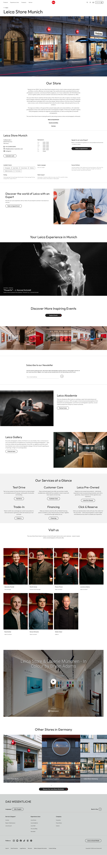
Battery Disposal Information (40, 848)
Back (6, 7)
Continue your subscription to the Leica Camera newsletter (61, 376)
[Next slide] (99, 448)
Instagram (8, 151)
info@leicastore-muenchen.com (14, 149)
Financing (53, 518)
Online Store (98, 2)
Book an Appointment (14, 206)
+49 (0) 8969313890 (10, 146)
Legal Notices (23, 848)
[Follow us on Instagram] (14, 840)
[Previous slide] (8, 759)
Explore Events (53, 315)
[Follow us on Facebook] (21, 840)
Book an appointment (81, 148)
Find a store (93, 2)
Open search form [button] (87, 2)
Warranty (30, 848)
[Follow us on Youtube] (17, 840)
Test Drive (19, 498)
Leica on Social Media (93, 840)
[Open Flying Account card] (90, 2)
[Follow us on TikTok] (24, 840)
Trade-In (19, 518)
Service (30, 2)
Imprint (7, 848)
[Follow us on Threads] (27, 840)
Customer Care (53, 498)
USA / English (17, 809)
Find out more (63, 408)
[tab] (79, 466)
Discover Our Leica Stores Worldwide (53, 789)
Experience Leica (14, 2)
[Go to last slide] (61, 448)
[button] (100, 809)
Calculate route (10, 156)
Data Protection (14, 848)
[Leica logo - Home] (53, 2)
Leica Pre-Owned (88, 500)
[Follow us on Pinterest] (31, 840)
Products (5, 2)
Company (23, 2)
